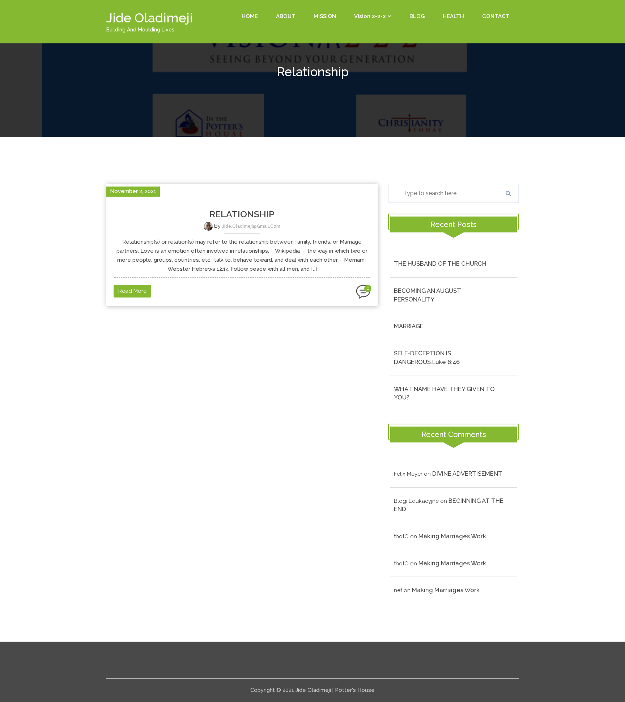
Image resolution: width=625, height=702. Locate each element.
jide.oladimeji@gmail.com (251, 226)
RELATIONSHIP (242, 214)
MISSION (325, 16)
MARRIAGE (409, 326)
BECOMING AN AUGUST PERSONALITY (427, 295)
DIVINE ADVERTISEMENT (467, 473)
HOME (250, 16)
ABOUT (286, 16)
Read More (132, 291)
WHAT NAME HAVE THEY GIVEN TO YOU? (444, 393)
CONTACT (496, 16)
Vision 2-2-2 (370, 16)
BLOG (417, 16)
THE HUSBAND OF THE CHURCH (440, 263)
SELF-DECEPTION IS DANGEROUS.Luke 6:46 (427, 357)
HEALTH (453, 16)
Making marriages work (452, 536)
